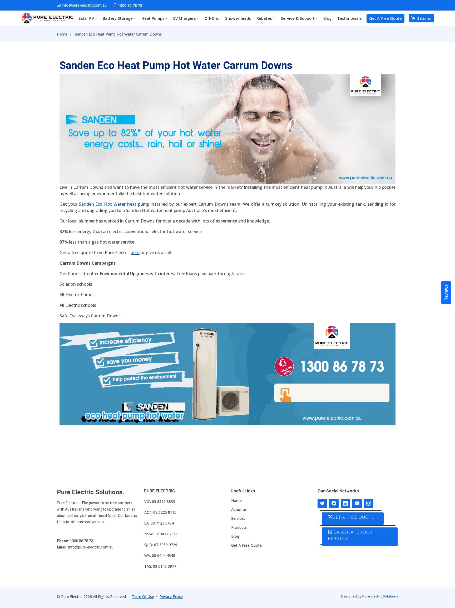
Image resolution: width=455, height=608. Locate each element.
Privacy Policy (171, 596)
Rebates (264, 18)
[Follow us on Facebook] (334, 503)
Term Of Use (143, 596)
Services (238, 518)
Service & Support (298, 18)
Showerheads (238, 18)
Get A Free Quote (385, 18)
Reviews (446, 292)
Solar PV (86, 18)
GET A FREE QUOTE (353, 517)
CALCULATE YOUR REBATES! (350, 535)
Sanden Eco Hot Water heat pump (114, 204)
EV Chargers (184, 18)
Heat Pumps (153, 18)
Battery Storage (118, 18)
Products (239, 527)
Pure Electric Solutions (380, 596)
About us (239, 509)
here (135, 252)
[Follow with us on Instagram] (368, 503)
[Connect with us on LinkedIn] (345, 503)
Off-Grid (212, 18)
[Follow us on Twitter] (322, 503)
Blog (327, 18)
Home (62, 34)
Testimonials (349, 18)
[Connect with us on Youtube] (357, 503)
